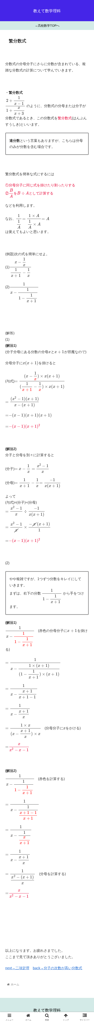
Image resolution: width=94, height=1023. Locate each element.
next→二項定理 (17, 968)
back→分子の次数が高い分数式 (57, 968)
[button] (85, 612)
